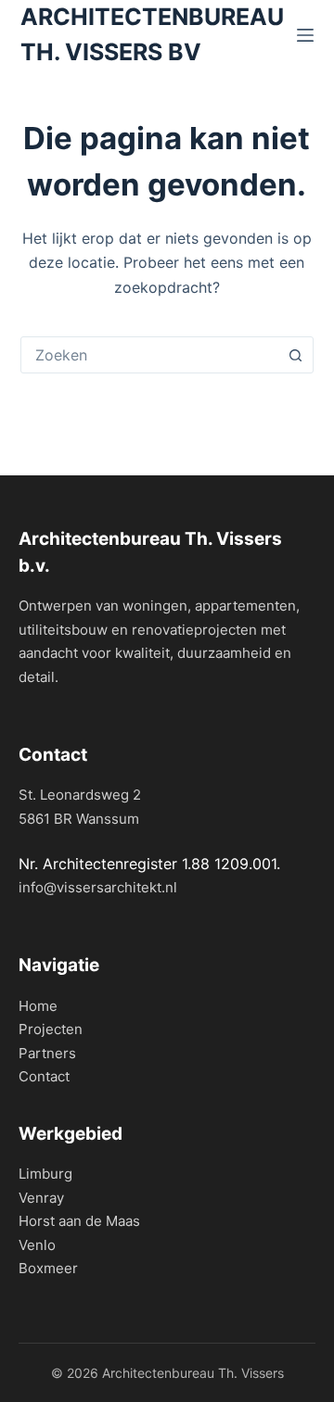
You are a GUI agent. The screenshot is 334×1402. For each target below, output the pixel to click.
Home (38, 1006)
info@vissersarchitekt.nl (98, 887)
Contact (44, 1076)
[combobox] (149, 354)
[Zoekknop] (295, 355)
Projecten (51, 1029)
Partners (47, 1053)
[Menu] (305, 35)
